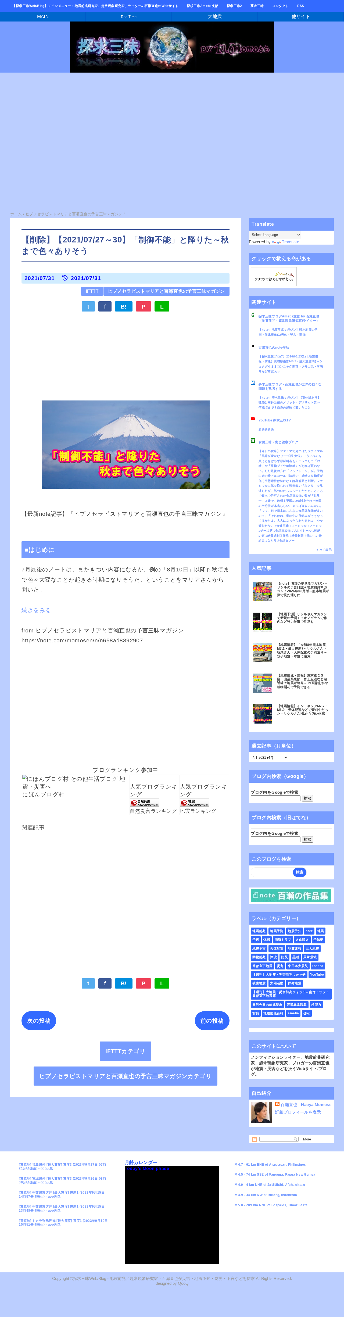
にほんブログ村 (43, 794)
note (309, 931)
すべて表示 (324, 549)
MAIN (43, 16)
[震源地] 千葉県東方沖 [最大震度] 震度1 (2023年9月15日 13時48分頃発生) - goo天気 (62, 1208)
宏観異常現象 (297, 1005)
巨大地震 (312, 948)
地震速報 (294, 948)
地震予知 (294, 931)
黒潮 (295, 957)
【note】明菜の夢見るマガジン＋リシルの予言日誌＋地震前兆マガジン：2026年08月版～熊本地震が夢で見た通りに (303, 589)
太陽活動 (277, 983)
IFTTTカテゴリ (125, 1051)
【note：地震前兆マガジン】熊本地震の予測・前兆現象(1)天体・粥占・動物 (288, 332)
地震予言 (259, 948)
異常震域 (310, 957)
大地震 (215, 16)
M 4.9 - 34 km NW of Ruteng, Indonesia (266, 1195)
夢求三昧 (257, 6)
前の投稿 (212, 1021)
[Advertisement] (161, 117)
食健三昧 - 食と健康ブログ (278, 442)
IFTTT (92, 291)
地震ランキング (198, 811)
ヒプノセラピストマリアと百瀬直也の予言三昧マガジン (166, 291)
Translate (290, 241)
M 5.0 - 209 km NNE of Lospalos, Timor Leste (271, 1205)
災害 (280, 966)
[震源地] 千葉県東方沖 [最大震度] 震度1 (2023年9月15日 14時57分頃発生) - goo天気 (62, 1194)
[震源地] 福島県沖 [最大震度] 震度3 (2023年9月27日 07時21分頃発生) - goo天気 (62, 1166)
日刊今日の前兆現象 (267, 1005)
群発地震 (294, 983)
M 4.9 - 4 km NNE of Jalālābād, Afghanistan (270, 1185)
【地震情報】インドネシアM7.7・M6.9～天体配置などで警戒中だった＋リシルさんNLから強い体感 (302, 710)
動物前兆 (259, 957)
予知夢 (318, 940)
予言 (255, 940)
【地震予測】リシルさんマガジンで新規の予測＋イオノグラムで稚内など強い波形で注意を (302, 618)
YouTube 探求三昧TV (275, 420)
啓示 (306, 1013)
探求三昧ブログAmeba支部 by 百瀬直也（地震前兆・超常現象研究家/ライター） (289, 318)
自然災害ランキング (153, 811)
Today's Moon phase (147, 1168)
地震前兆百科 (273, 1013)
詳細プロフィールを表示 (298, 1112)
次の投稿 (39, 1021)
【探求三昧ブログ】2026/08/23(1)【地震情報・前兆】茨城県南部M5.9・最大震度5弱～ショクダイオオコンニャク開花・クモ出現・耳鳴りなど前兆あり (291, 364)
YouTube (317, 974)
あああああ (266, 429)
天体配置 (277, 948)
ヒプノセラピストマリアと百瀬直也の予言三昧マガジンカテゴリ (125, 1076)
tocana (318, 966)
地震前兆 (259, 931)
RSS (300, 6)
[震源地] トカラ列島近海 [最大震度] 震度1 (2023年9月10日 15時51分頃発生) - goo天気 (63, 1222)
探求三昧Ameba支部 (202, 6)
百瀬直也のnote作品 (274, 347)
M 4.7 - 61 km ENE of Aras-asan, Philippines (270, 1164)
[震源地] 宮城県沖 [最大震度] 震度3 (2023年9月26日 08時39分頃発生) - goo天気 (62, 1180)
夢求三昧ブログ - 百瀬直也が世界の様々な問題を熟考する (290, 386)
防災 (284, 957)
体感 (266, 940)
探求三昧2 (234, 6)
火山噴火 (302, 940)
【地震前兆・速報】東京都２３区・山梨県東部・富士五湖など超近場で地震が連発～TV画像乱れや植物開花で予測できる (302, 681)
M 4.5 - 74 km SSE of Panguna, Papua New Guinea (275, 1174)
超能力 (316, 1005)
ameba (293, 1013)
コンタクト (280, 6)
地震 (320, 931)
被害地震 (259, 983)
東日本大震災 (298, 966)
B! (124, 306)
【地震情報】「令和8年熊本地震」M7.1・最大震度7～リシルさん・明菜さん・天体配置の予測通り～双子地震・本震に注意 (303, 650)
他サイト (301, 16)
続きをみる (36, 610)
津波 (273, 957)
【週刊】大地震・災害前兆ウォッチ (279, 974)
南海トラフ (283, 940)
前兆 (255, 1013)
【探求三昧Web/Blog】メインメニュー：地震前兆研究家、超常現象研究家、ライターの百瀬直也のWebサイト (95, 6)
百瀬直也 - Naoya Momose (306, 1104)
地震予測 (277, 931)
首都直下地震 (262, 966)
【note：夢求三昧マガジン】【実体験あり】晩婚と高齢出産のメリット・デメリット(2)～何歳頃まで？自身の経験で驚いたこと (290, 402)
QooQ (183, 1283)
